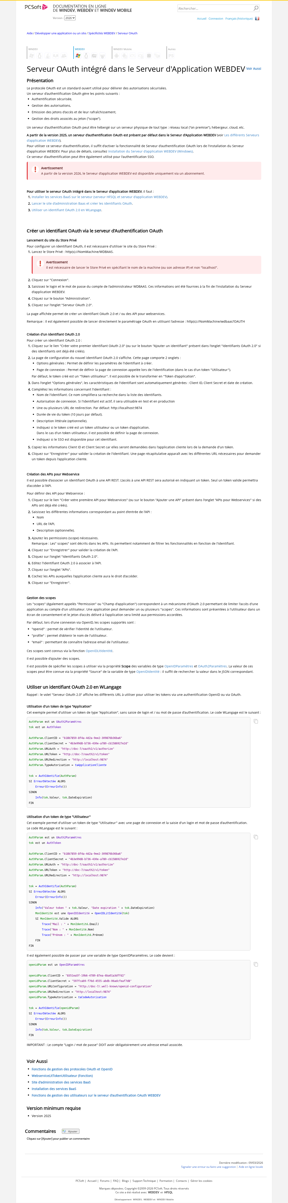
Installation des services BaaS (54, 1089)
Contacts (181, 1181)
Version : (58, 18)
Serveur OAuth (127, 33)
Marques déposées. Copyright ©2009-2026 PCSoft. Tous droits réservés (144, 1188)
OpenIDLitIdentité (99, 651)
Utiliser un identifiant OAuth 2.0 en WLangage (66, 210)
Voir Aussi (253, 68)
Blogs (125, 1181)
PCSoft (80, 1181)
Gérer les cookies (201, 1181)
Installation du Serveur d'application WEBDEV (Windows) (150, 151)
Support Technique (144, 1181)
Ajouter (72, 1131)
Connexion (216, 18)
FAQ (115, 1181)
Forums (105, 1181)
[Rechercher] (255, 8)
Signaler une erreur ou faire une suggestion (208, 1167)
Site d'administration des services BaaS (61, 1082)
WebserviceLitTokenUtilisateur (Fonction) (62, 1075)
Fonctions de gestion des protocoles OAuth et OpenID (72, 1069)
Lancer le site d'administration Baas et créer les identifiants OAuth (82, 203)
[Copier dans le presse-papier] (255, 722)
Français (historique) (239, 18)
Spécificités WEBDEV (101, 33)
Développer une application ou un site (60, 33)
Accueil (201, 18)
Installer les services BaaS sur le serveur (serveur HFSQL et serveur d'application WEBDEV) (99, 197)
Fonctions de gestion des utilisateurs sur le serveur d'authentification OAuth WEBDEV (96, 1095)
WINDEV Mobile (165, 1199)
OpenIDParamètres (178, 666)
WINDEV (137, 1199)
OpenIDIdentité (148, 671)
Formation (166, 1181)
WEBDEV (148, 1199)
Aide (30, 33)
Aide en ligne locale (251, 1167)
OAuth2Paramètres (212, 666)
